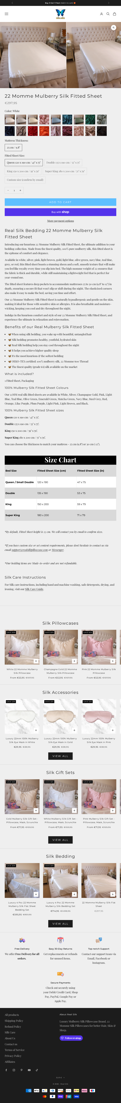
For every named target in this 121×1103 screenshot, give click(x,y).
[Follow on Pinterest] (21, 1070)
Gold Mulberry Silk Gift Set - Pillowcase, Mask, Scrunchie (22, 820)
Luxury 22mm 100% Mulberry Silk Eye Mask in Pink (98, 740)
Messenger (58, 550)
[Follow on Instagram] (13, 1070)
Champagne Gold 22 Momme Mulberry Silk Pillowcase (60, 671)
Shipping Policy (14, 1020)
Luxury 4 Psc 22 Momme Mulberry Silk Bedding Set (60, 904)
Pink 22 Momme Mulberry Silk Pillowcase (99, 671)
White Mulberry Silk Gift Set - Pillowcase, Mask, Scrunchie (60, 820)
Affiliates (10, 1061)
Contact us (11, 1044)
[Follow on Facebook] (6, 1070)
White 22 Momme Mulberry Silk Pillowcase (22, 671)
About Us (10, 1038)
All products (12, 1015)
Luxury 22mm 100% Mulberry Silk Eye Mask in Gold (60, 740)
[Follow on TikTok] (36, 1070)
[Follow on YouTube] (29, 1070)
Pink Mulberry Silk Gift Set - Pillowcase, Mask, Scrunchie (99, 820)
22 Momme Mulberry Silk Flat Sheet (99, 904)
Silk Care (10, 1032)
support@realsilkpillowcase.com (30, 550)
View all (60, 756)
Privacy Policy (13, 1056)
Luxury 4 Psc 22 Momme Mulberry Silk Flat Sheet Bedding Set (22, 906)
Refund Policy (13, 1026)
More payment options (60, 221)
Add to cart (60, 202)
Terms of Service (14, 1050)
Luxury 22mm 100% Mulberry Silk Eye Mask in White (22, 740)
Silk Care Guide (34, 589)
